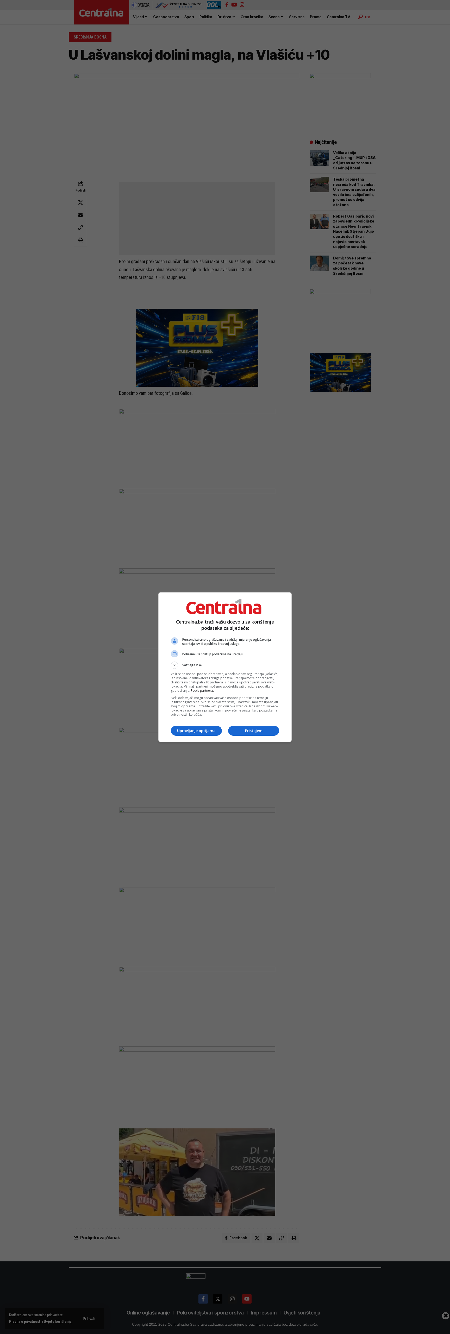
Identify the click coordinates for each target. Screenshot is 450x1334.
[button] (225, 665)
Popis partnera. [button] (202, 690)
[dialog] (225, 667)
